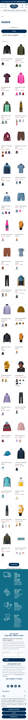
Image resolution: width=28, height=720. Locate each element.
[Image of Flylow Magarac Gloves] (7, 366)
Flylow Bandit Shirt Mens (6, 491)
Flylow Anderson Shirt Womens (6, 88)
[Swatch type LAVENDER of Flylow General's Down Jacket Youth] (2, 325)
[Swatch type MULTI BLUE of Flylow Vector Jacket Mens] (2, 184)
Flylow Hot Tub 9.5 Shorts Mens (20, 146)
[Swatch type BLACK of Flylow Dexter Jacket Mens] (2, 353)
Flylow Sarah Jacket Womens (5, 206)
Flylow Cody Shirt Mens (20, 177)
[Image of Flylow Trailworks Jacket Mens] (21, 281)
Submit (7, 660)
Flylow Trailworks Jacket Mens (20, 290)
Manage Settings (14, 709)
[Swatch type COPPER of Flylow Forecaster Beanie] (23, 323)
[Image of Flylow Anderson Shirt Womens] (7, 78)
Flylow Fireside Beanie (20, 435)
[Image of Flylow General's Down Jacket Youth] (7, 309)
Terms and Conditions (19, 674)
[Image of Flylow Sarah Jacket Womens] (7, 197)
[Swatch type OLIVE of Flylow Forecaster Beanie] (20, 323)
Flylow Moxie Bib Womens (7, 234)
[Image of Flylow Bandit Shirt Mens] (7, 482)
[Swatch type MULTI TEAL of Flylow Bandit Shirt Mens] (2, 496)
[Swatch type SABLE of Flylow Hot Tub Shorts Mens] (2, 268)
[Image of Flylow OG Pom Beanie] (7, 426)
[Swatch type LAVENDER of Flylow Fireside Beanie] (16, 440)
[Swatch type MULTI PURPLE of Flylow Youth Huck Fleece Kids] (9, 152)
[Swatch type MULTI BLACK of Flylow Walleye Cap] (20, 380)
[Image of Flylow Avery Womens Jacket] (7, 398)
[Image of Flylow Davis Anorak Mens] (7, 49)
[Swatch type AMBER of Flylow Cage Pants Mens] (6, 294)
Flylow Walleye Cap (19, 375)
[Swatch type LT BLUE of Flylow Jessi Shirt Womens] (16, 268)
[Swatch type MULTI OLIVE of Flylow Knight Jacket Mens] (2, 554)
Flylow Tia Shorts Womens (21, 206)
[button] (11, 45)
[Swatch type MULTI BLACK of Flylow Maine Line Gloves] (20, 524)
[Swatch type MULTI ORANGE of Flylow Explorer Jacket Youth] (23, 93)
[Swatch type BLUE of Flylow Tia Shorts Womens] (16, 211)
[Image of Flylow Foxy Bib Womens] (7, 510)
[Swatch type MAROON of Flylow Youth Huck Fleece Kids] (6, 152)
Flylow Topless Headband (20, 548)
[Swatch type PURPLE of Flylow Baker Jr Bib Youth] (20, 120)
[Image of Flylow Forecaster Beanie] (21, 309)
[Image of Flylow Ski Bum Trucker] (7, 453)
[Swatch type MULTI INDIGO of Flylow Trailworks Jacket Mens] (16, 296)
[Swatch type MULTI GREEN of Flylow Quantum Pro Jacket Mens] (20, 65)
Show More (14, 564)
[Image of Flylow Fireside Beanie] (21, 426)
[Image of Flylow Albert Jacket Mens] (21, 453)
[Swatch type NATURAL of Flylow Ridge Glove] (16, 239)
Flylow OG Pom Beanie (6, 435)
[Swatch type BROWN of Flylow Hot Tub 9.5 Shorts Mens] (16, 152)
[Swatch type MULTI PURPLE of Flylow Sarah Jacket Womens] (9, 212)
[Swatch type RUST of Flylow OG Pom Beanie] (2, 440)
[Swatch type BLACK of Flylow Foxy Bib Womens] (2, 526)
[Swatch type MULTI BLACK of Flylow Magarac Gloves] (2, 380)
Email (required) (5, 652)
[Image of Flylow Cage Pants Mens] (7, 281)
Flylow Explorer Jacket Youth (20, 88)
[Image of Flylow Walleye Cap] (21, 366)
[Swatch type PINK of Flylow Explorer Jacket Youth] (16, 93)
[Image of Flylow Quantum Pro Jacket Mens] (21, 49)
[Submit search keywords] (23, 9)
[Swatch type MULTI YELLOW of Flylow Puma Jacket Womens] (16, 497)
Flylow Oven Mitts (19, 347)
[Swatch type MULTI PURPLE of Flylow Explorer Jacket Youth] (20, 93)
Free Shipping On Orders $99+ (13, 1)
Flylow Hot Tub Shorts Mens (6, 262)
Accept (14, 713)
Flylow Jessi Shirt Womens (19, 262)
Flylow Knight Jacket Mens (5, 549)
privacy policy (12, 700)
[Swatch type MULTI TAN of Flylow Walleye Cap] (23, 380)
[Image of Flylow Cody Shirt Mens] (21, 168)
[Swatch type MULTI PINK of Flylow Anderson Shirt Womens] (2, 93)
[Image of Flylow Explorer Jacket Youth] (21, 78)
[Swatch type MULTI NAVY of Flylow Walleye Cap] (16, 383)
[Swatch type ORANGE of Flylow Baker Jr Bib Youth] (16, 123)
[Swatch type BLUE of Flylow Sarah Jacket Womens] (2, 212)
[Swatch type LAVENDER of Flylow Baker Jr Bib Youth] (23, 120)
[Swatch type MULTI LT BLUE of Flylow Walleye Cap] (20, 383)
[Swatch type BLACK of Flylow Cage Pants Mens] (2, 294)
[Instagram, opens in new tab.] (8, 686)
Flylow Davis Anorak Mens (6, 58)
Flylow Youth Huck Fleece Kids (6, 146)
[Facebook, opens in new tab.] (12, 686)
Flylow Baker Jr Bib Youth (20, 115)
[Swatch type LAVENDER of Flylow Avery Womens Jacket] (2, 413)
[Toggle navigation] (1, 5)
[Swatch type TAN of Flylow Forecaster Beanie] (16, 323)
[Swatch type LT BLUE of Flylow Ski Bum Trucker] (2, 467)
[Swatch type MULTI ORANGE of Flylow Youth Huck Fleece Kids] (2, 155)
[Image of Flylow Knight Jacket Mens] (7, 539)
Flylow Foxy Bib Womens (6, 519)
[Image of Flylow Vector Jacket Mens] (7, 168)
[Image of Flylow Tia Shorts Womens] (21, 197)
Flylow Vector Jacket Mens (5, 178)
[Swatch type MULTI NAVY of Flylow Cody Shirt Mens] (20, 182)
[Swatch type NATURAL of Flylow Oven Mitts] (16, 351)
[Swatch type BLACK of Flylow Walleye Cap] (16, 380)
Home (2, 16)
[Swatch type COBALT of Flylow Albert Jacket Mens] (16, 469)
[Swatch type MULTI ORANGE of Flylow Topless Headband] (23, 553)
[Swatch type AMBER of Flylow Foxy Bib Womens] (9, 526)
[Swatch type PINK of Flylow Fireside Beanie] (20, 440)
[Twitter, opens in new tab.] (19, 686)
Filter (14, 31)
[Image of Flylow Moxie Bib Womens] (7, 225)
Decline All (14, 716)
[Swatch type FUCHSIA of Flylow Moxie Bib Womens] (2, 239)
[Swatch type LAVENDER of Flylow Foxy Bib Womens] (6, 526)
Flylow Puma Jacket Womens (19, 492)
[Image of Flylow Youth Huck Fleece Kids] (7, 136)
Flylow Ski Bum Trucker (6, 462)
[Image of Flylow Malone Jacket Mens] (7, 106)
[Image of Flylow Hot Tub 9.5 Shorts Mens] (21, 136)
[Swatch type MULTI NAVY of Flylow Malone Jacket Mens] (6, 122)
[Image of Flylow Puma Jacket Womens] (21, 482)
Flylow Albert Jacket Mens (21, 462)
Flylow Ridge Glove (19, 234)
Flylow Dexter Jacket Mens (5, 347)
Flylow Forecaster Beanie (20, 318)
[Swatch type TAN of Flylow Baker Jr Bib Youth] (16, 120)
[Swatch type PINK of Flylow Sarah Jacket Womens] (6, 212)
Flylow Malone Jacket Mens (6, 116)
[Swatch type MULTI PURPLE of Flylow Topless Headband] (20, 553)
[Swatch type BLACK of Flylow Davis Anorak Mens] (2, 63)
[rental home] (5, 5)
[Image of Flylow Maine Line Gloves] (21, 510)
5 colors (18, 386)
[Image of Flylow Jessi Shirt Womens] (21, 252)
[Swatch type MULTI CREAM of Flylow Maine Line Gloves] (16, 524)
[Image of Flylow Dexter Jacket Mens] (7, 338)
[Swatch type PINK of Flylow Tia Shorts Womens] (20, 211)
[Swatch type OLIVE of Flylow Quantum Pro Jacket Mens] (16, 65)
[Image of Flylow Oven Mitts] (21, 338)
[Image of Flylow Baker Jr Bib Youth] (21, 106)
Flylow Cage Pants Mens (6, 290)
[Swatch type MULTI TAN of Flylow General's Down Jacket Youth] (6, 325)
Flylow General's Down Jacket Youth (6, 319)
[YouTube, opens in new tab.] (15, 686)
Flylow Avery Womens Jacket (5, 408)
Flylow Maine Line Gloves (20, 519)
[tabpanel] (14, 298)
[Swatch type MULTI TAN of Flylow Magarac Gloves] (6, 380)
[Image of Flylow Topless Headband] (21, 539)
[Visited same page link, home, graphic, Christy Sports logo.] (14, 6)
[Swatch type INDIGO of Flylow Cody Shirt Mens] (16, 182)
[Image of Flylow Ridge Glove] (21, 225)
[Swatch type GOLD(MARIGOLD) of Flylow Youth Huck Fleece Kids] (2, 152)
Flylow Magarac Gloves (6, 375)
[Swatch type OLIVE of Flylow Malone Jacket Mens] (2, 122)
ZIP (19, 652)
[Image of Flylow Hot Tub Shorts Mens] (7, 252)
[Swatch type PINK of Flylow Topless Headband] (16, 553)
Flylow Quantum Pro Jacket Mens (19, 59)
